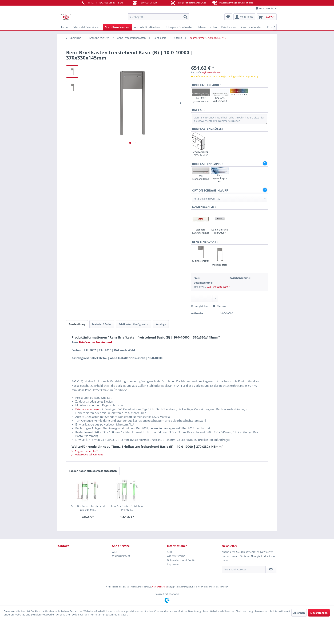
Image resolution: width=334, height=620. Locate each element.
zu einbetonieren (200, 260)
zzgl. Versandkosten (211, 72)
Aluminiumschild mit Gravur (219, 231)
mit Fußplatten (220, 264)
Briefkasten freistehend (95, 342)
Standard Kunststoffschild (200, 231)
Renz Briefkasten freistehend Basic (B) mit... (88, 507)
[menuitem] (158, 16)
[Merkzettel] (228, 16)
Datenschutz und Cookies (182, 560)
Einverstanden (319, 612)
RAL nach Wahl (239, 94)
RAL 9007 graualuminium (201, 99)
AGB (114, 552)
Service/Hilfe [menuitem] (266, 8)
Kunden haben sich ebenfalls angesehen (93, 470)
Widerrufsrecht (121, 556)
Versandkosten (159, 586)
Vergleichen (201, 306)
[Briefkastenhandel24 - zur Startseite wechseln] (84, 17)
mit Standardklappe (200, 177)
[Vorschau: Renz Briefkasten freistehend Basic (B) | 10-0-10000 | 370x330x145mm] (72, 71)
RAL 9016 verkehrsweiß (220, 99)
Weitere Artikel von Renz (88, 454)
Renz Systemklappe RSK (220, 178)
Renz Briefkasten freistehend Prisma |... (127, 507)
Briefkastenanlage (87, 409)
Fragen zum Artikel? (86, 451)
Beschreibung (77, 324)
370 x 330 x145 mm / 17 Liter (200, 153)
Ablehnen (299, 612)
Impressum (173, 564)
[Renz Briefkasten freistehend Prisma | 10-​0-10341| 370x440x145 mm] (127, 490)
